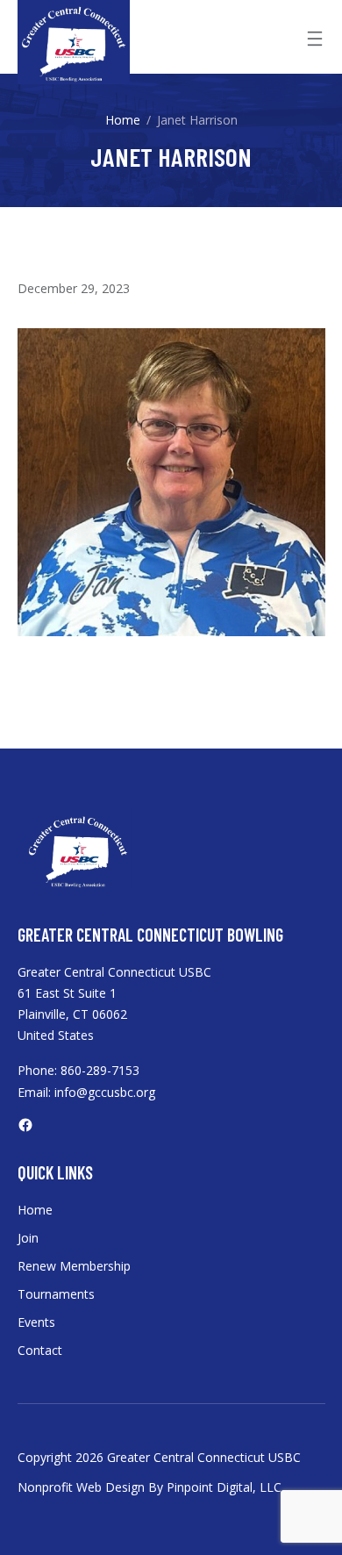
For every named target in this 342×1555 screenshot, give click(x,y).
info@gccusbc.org (104, 1092)
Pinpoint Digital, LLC (224, 1487)
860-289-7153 (100, 1070)
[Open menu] (314, 38)
